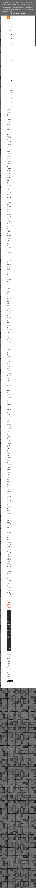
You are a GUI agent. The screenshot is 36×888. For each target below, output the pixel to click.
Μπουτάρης (9, 677)
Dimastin (9, 669)
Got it (23, 14)
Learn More (15, 14)
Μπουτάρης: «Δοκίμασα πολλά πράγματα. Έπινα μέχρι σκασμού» (11, 60)
